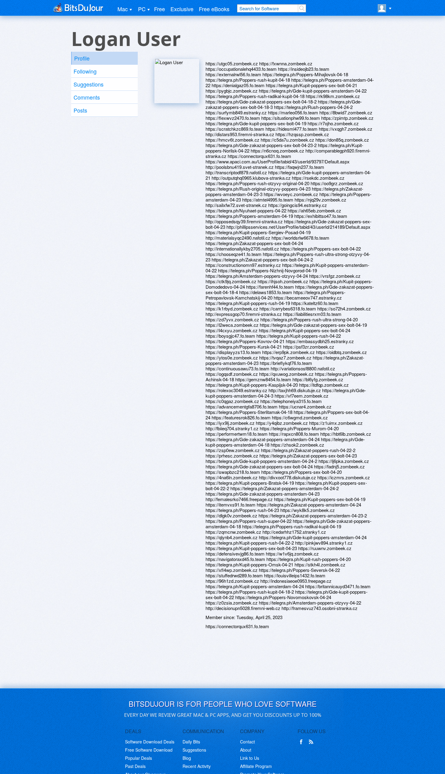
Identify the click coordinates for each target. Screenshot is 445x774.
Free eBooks (214, 9)
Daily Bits (191, 742)
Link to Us (249, 758)
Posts (80, 110)
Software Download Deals (149, 742)
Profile (82, 58)
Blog (187, 758)
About (245, 750)
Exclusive (181, 9)
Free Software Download (149, 750)
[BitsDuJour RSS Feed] (312, 742)
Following (85, 71)
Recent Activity (197, 766)
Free (159, 9)
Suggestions (89, 84)
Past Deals (135, 766)
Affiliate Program (256, 766)
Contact (247, 742)
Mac (122, 9)
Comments (87, 97)
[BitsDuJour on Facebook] (302, 742)
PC (142, 9)
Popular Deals (138, 758)
